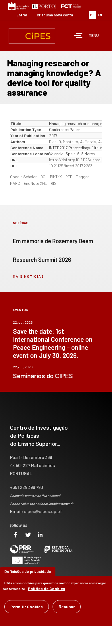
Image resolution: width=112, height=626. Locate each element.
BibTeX (56, 176)
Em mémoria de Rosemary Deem (53, 240)
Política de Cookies (46, 588)
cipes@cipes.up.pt (43, 511)
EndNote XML (35, 183)
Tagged (83, 176)
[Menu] (78, 36)
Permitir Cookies (26, 606)
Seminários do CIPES (43, 376)
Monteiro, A (73, 141)
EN (100, 15)
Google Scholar (23, 176)
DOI (43, 176)
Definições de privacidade (27, 571)
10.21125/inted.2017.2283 (70, 165)
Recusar (67, 606)
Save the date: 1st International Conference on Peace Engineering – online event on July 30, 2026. (52, 343)
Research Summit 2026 (42, 259)
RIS (54, 183)
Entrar (21, 15)
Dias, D (55, 141)
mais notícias (28, 276)
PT (92, 15)
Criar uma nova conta (55, 15)
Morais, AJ (94, 141)
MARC (15, 183)
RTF (68, 176)
